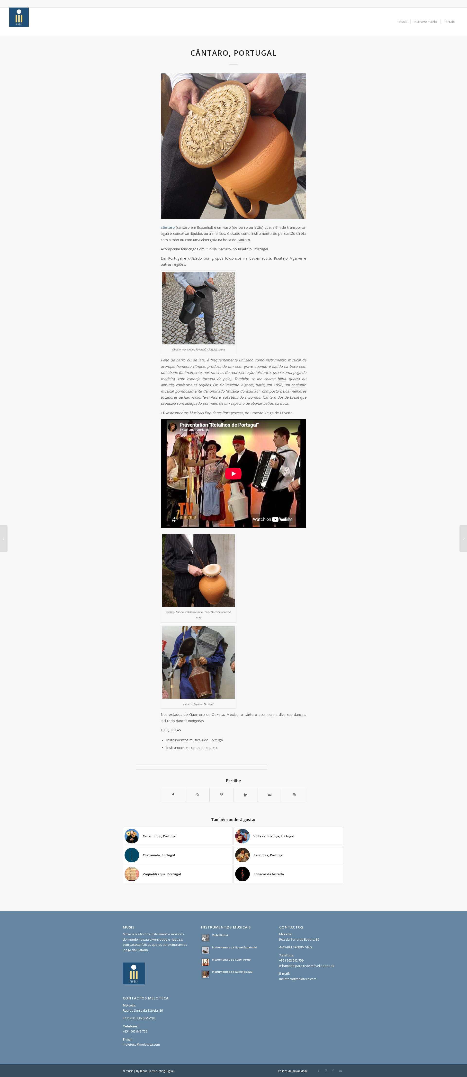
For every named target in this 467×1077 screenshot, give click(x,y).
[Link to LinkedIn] (340, 1070)
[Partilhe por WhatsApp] (197, 795)
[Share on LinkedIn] (246, 795)
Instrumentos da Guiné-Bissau (232, 971)
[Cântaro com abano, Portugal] (4, 538)
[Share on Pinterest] (222, 795)
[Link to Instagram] (294, 795)
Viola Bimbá (220, 935)
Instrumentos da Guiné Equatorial (234, 947)
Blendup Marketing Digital (157, 1071)
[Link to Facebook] (318, 1070)
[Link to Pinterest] (333, 1070)
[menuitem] (402, 22)
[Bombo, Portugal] (463, 538)
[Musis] (19, 22)
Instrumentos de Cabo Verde (231, 959)
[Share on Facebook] (173, 795)
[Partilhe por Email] (270, 795)
